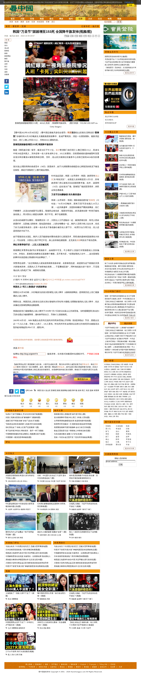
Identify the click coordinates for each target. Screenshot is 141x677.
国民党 (125, 374)
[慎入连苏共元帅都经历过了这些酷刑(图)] (84, 514)
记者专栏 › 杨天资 (90, 26)
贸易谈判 (127, 379)
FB (115, 386)
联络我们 (38, 664)
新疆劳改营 (128, 401)
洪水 (13, 655)
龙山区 (6, 48)
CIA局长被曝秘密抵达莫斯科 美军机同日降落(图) (127, 177)
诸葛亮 (131, 411)
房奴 (45, 628)
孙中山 (125, 409)
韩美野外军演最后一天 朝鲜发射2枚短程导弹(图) (73, 424)
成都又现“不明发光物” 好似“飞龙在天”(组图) (22, 421)
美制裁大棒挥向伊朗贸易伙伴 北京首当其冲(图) (24, 560)
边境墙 (114, 379)
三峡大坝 (123, 369)
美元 (109, 389)
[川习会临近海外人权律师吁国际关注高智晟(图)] (111, 184)
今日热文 (10, 453)
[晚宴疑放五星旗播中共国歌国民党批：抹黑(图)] (111, 136)
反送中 (128, 382)
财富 (117, 391)
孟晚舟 (106, 379)
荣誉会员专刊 (111, 52)
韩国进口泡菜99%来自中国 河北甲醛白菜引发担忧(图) (27, 553)
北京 (105, 394)
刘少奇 (119, 411)
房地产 (106, 391)
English (83, 664)
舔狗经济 (22, 628)
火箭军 (10, 509)
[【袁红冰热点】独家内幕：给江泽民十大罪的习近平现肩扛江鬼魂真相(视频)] (84, 604)
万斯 (118, 379)
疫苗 (113, 372)
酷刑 (76, 537)
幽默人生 (111, 414)
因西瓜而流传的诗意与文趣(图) (116, 56)
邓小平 (111, 411)
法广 (105, 386)
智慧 (115, 414)
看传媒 (86, 667)
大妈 (113, 394)
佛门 (89, 509)
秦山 (107, 439)
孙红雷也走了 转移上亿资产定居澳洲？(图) (22, 427)
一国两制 (132, 384)
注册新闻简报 (111, 454)
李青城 (128, 439)
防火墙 (116, 396)
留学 (131, 404)
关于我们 (54, 664)
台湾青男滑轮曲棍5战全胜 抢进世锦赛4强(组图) (72, 421)
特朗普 (126, 364)
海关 (105, 406)
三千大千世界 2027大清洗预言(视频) (20, 651)
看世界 (16, 26)
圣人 (9, 655)
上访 (129, 396)
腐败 (112, 384)
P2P (133, 394)
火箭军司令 (16, 509)
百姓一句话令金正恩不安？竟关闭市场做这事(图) (73, 437)
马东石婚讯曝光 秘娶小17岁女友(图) (68, 434)
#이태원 (58, 279)
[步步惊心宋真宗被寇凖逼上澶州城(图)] (111, 165)
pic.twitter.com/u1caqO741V (73, 279)
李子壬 (128, 442)
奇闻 (110, 19)
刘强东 (110, 394)
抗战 (121, 409)
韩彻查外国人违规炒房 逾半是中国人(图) (69, 414)
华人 (120, 404)
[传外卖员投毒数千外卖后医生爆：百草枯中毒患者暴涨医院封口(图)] (84, 458)
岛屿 (17, 537)
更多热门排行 (129, 318)
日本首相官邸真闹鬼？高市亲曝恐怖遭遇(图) (23, 550)
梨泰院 (6, 51)
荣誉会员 (85, 364)
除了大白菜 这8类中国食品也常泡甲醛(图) (120, 263)
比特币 (113, 389)
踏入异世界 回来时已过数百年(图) (117, 65)
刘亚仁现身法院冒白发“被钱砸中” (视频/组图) (23, 417)
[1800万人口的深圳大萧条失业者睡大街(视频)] (52, 604)
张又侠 (63, 481)
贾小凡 (108, 429)
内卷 (48, 599)
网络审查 (112, 399)
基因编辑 (110, 396)
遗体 (5, 72)
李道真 (118, 429)
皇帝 (127, 411)
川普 (122, 364)
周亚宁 (28, 509)
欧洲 (16, 22)
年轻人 (25, 481)
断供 (48, 628)
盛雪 (117, 437)
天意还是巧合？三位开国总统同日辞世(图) (120, 59)
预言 (126, 414)
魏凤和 (23, 509)
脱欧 (126, 386)
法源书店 (53, 667)
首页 (13, 19)
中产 (120, 391)
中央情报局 (43, 509)
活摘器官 (113, 369)
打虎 (119, 384)
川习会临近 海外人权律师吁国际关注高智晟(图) (127, 186)
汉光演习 (107, 374)
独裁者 (73, 509)
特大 (89, 36)
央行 (129, 386)
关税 (110, 379)
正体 (71, 36)
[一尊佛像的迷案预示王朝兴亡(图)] (111, 203)
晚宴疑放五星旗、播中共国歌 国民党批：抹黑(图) (127, 138)
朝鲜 (117, 386)
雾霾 (105, 396)
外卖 (83, 481)
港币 (132, 389)
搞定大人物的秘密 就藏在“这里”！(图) (51, 532)
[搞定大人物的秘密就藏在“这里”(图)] (52, 514)
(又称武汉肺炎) (115, 364)
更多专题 (131, 126)
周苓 (107, 434)
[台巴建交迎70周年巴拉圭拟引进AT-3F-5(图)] (111, 146)
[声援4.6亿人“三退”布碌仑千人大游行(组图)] (111, 194)
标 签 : (7, 40)
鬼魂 (78, 628)
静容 (117, 439)
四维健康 (109, 444)
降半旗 (6, 61)
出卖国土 (107, 369)
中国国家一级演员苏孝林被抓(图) (18, 437)
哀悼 (5, 64)
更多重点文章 (129, 251)
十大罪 (83, 628)
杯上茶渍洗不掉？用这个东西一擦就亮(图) (120, 277)
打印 (85, 36)
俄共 (80, 537)
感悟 (119, 414)
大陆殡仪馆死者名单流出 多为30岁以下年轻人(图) (127, 215)
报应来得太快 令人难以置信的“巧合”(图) (119, 310)
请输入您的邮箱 (120, 458)
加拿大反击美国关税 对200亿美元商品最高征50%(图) (127, 157)
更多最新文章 (129, 285)
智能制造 (43, 599)
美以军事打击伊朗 (111, 116)
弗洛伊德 (107, 377)
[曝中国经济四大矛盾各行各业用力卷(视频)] (52, 575)
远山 (117, 431)
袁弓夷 (121, 372)
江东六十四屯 (119, 399)
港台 (51, 19)
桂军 (117, 409)
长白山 (106, 401)
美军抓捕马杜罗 (111, 123)
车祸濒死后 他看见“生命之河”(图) (117, 272)
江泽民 (73, 628)
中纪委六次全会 (45, 481)
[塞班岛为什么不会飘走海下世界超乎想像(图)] (20, 514)
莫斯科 (53, 509)
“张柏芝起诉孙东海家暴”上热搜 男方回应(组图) (24, 424)
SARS (122, 401)
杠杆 (105, 389)
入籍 (119, 406)
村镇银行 (78, 481)
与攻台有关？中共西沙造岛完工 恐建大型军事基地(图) (27, 546)
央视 (117, 404)
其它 (53, 22)
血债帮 (78, 509)
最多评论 (112, 323)
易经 (106, 414)
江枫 (117, 442)
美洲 (11, 22)
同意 (130, 5)
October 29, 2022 (40, 284)
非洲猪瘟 (125, 394)
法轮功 (106, 399)
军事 (47, 22)
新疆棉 (128, 369)
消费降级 (14, 599)
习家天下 (85, 509)
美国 (42, 19)
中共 (115, 377)
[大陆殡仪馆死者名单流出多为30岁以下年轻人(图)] (20, 458)
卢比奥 (131, 364)
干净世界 (32, 667)
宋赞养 (6, 74)
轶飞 (107, 431)
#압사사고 (49, 279)
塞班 (9, 537)
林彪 (115, 411)
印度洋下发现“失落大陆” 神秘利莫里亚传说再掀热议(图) (27, 566)
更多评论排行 (129, 355)
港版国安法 (127, 372)
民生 (126, 406)
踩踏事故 (7, 56)
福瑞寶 (94, 667)
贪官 (131, 382)
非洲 (33, 22)
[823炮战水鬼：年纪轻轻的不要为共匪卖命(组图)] (111, 242)
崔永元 (111, 382)
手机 (122, 414)
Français (92, 664)
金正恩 (119, 377)
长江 (110, 372)
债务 (132, 386)
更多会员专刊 (129, 73)
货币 (117, 389)
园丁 (107, 437)
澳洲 (22, 22)
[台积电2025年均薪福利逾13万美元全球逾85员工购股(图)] (111, 232)
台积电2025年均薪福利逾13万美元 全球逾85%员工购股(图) (127, 234)
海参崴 (125, 391)
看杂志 (62, 667)
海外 (130, 406)
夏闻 (127, 431)
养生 (117, 416)
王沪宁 (133, 379)
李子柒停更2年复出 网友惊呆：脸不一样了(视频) (24, 431)
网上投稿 (29, 664)
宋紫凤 (108, 426)
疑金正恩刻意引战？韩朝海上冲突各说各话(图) (72, 431)
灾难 (20, 655)
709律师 (124, 396)
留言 (80, 36)
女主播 (112, 404)
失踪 (5, 69)
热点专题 (109, 112)
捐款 (46, 664)
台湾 (129, 391)
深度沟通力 (43, 535)
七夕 (9, 628)
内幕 (120, 382)
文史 (90, 19)
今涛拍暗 (119, 426)
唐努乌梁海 (128, 399)
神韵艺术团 (43, 667)
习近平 (58, 481)
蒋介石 (130, 409)
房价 (117, 394)
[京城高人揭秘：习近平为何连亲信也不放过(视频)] (84, 486)
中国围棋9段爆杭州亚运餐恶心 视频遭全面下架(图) (25, 434)
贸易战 (117, 367)
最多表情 (128, 323)
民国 (114, 409)
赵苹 (127, 437)
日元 (129, 389)
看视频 (70, 667)
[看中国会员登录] (120, 29)
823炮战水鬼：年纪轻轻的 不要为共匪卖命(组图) (127, 244)
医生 (86, 481)
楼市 (110, 391)
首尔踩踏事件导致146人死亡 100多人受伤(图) (72, 417)
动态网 (112, 667)
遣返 (109, 406)
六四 (130, 367)
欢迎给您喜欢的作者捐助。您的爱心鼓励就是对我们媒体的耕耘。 (38, 340)
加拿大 (122, 386)
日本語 (112, 664)
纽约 (71, 19)
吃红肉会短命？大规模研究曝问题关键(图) (120, 274)
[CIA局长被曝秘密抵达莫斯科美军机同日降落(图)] (52, 486)
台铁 (118, 369)
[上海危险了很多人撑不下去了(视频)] (20, 575)
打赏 (76, 36)
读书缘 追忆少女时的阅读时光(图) (117, 70)
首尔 (5, 45)
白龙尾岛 (112, 401)
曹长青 (118, 444)
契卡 (72, 537)
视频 (119, 19)
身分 (49, 535)
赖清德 (129, 377)
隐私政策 (74, 664)
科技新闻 (40, 22)
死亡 (5, 66)
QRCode (29, 390)
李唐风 (128, 434)
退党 (129, 374)
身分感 (53, 535)
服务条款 (64, 664)
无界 (120, 667)
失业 (9, 599)
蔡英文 (133, 391)
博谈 (61, 19)
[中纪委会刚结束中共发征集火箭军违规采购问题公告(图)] (20, 486)
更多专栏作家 (129, 448)
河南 (72, 481)
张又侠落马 (109, 120)
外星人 (106, 416)
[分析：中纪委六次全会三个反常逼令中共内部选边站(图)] (52, 458)
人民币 (121, 389)
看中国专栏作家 (112, 422)
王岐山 (124, 377)
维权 (120, 396)
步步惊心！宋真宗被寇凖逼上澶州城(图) (119, 283)
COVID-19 (111, 367)
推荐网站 (22, 667)
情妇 (105, 384)
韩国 (5, 43)
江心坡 (117, 401)
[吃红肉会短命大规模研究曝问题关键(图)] (111, 222)
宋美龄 (106, 411)
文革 (113, 416)
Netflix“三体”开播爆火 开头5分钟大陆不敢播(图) (24, 414)
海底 (21, 537)
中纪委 (53, 481)
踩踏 (5, 53)
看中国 (22, 9)
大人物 (58, 535)
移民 (124, 404)
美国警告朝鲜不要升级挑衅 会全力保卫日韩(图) (72, 427)
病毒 (105, 367)
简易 (127, 426)
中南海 (116, 382)
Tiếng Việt (103, 664)
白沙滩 (13, 537)
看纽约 (78, 667)
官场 (32, 19)
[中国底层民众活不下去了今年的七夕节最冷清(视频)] (20, 604)
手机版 (66, 36)
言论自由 (107, 404)
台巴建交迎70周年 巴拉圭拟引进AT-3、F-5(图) (127, 148)
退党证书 (103, 667)
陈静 (117, 434)
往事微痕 (113, 374)
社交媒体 (110, 386)
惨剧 (5, 59)
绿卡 (122, 406)
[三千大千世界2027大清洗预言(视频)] (20, 634)
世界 (81, 19)
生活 (100, 19)
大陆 (22, 19)
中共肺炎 (107, 364)
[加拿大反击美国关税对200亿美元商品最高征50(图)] (111, 155)
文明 (17, 655)
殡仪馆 (13, 481)
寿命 (110, 416)
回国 (115, 406)
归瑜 (127, 429)
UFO (111, 377)
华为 (109, 384)
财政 (113, 391)
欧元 (125, 389)
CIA (49, 509)
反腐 (115, 384)
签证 (112, 406)
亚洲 (27, 22)
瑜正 (107, 442)
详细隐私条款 (129, 2)
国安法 (106, 372)
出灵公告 (19, 481)
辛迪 (127, 444)
